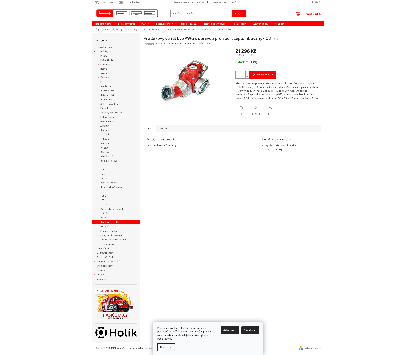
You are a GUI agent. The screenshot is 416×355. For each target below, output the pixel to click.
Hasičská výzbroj (105, 51)
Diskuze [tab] (163, 128)
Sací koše (106, 134)
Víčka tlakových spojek (112, 209)
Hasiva (103, 69)
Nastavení (166, 347)
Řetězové (106, 86)
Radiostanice (106, 108)
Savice (103, 73)
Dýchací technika (108, 231)
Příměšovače (107, 156)
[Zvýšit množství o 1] (247, 73)
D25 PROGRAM (107, 121)
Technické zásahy (106, 257)
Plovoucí (106, 139)
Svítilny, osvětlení (109, 104)
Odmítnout (229, 330)
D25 (104, 165)
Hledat (239, 13)
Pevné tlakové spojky (111, 187)
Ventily (104, 147)
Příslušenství (107, 95)
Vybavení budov (105, 266)
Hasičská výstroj (105, 47)
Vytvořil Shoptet (313, 348)
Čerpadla (104, 77)
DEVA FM (101, 270)
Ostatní (104, 226)
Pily (102, 82)
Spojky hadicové (109, 161)
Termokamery (107, 244)
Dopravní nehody (105, 253)
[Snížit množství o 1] (247, 76)
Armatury (104, 126)
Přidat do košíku (264, 74)
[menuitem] (103, 23)
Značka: (203, 43)
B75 (104, 174)
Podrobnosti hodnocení (183, 43)
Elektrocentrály (107, 117)
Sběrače (105, 152)
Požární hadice (107, 60)
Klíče (103, 217)
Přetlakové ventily (110, 222)
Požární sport (103, 248)
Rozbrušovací (108, 90)
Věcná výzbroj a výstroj (111, 112)
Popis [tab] (150, 128)
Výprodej (101, 279)
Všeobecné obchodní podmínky (188, 2)
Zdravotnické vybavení (108, 261)
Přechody (106, 143)
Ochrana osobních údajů (223, 2)
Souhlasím (250, 330)
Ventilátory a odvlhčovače (113, 239)
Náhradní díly (107, 99)
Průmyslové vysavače (111, 235)
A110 (104, 178)
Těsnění (105, 213)
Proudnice (105, 64)
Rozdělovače (107, 130)
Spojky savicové (109, 182)
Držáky (103, 56)
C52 (104, 169)
